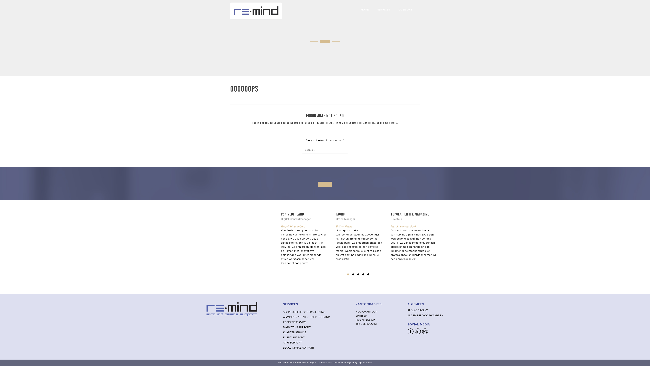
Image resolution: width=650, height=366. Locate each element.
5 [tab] (368, 274)
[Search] (345, 149)
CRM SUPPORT (292, 342)
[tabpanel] (359, 236)
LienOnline (338, 362)
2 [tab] (353, 274)
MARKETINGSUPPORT (297, 327)
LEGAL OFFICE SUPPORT (299, 347)
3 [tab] (358, 274)
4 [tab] (363, 274)
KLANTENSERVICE (294, 332)
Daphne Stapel (365, 362)
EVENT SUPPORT (294, 337)
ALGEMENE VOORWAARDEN (425, 315)
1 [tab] (348, 274)
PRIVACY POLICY (418, 310)
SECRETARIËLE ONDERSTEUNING (304, 312)
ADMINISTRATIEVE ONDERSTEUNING (306, 317)
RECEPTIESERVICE (295, 322)
